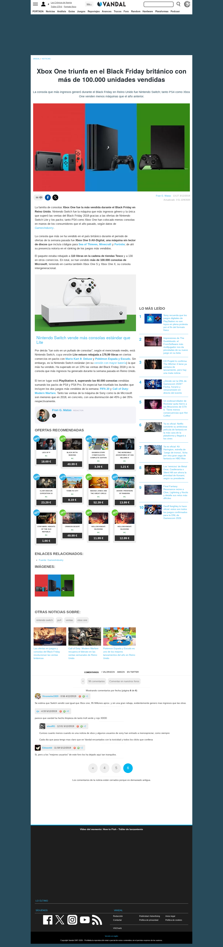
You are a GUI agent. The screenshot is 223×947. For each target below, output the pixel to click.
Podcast (175, 11)
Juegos (81, 11)
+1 (86, 696)
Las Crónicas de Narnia (61, 2)
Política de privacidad (148, 920)
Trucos (117, 11)
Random (135, 11)
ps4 (59, 620)
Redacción (118, 916)
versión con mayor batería (110, 362)
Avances (107, 11)
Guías (71, 11)
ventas (69, 620)
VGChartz (117, 928)
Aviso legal (170, 916)
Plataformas (161, 11)
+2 (84, 726)
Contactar (117, 920)
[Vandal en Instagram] (72, 919)
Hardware (148, 11)
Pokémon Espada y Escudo (112, 358)
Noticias (50, 11)
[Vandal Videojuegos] (111, 3)
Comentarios (91, 672)
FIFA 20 (104, 388)
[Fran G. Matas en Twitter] (54, 416)
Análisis (61, 11)
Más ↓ (89, 4)
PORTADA (38, 11)
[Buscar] (178, 4)
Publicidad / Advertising (149, 916)
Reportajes (94, 11)
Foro (126, 11)
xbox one (82, 620)
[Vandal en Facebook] (47, 919)
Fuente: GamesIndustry (51, 560)
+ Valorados (108, 672)
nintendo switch (44, 620)
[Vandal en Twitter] (60, 919)
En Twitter (133, 672)
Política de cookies (173, 920)
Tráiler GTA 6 (56, 7)
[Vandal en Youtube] (85, 919)
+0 (67, 711)
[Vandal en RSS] (97, 919)
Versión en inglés (111, 936)
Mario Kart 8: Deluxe (78, 358)
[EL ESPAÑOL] (187, 4)
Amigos (121, 672)
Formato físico (70, 7)
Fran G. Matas (163, 195)
